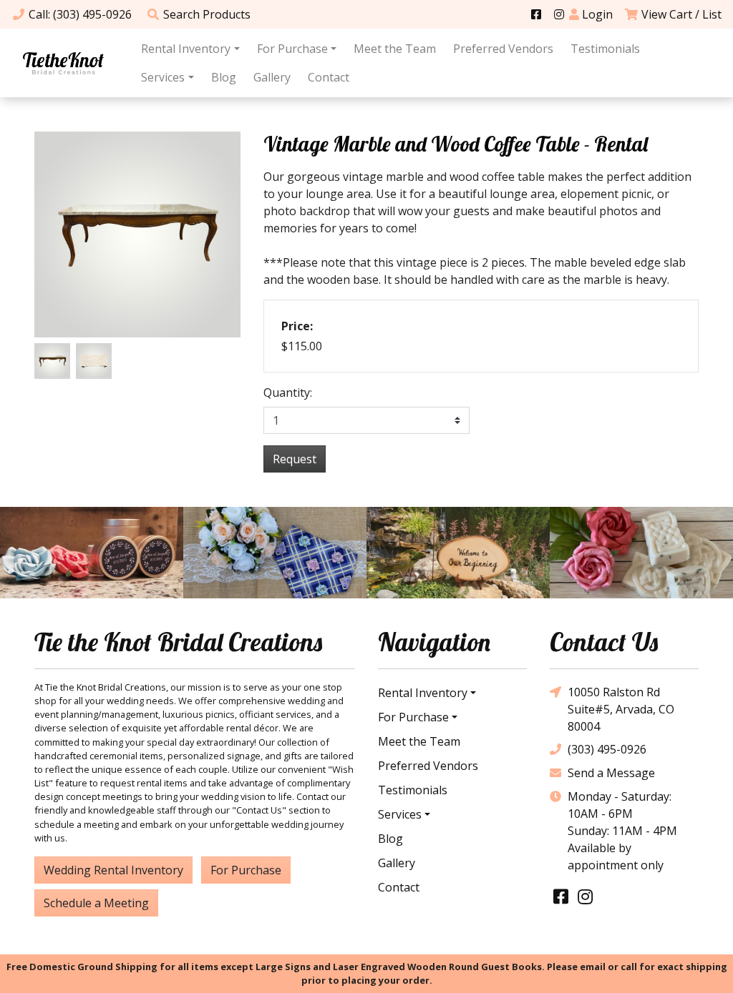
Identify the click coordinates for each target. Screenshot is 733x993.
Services (163, 77)
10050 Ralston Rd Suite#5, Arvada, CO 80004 (621, 709)
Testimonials (605, 48)
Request (294, 459)
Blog (223, 77)
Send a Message (611, 773)
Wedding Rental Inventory (113, 870)
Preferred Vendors (503, 48)
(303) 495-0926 (607, 749)
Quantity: (287, 392)
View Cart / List (681, 14)
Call (80, 14)
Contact (328, 77)
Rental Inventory (185, 48)
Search (207, 14)
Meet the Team (395, 48)
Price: (297, 326)
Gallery (272, 77)
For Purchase (292, 48)
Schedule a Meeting (96, 903)
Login (596, 14)
